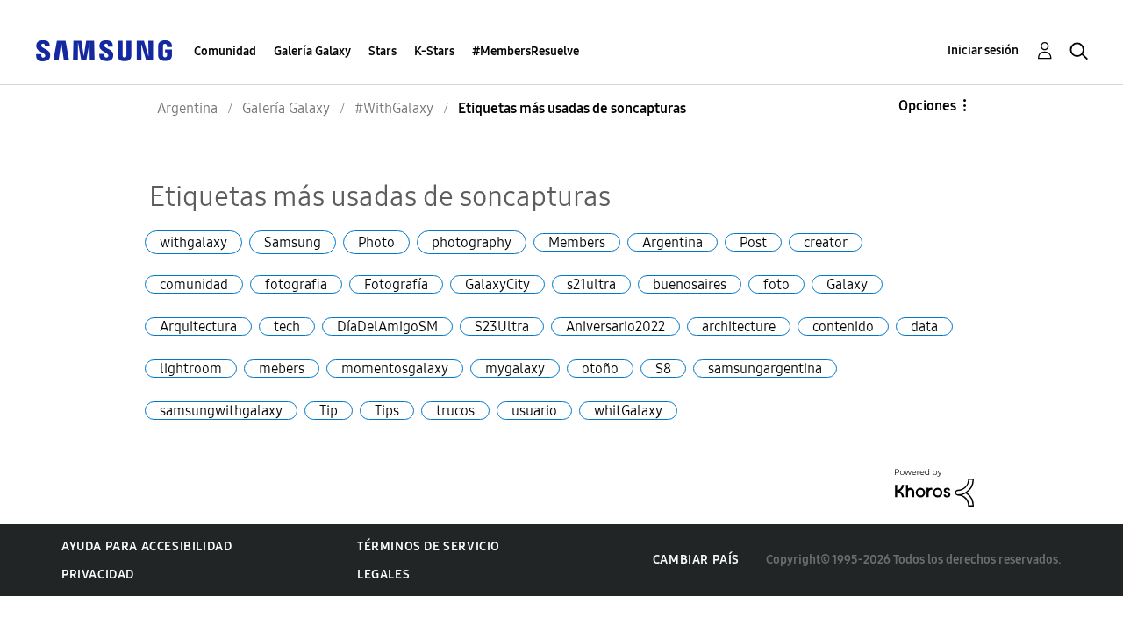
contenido (843, 326)
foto (776, 284)
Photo (376, 242)
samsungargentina (765, 368)
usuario (534, 410)
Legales (383, 574)
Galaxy (847, 284)
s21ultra (591, 284)
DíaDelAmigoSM (387, 326)
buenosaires (689, 284)
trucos (455, 410)
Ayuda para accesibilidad (146, 546)
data (924, 326)
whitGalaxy (628, 410)
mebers (281, 368)
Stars (382, 51)
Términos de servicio (428, 546)
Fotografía (396, 284)
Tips (387, 410)
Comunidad (225, 51)
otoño (600, 368)
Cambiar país (696, 559)
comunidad (194, 284)
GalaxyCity (497, 284)
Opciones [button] (927, 105)
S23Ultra (502, 326)
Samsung (292, 242)
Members (576, 242)
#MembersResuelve (525, 51)
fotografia (296, 284)
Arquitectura (198, 326)
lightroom (191, 368)
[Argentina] (103, 49)
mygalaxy (515, 368)
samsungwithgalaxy (221, 410)
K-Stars (434, 51)
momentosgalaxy (394, 368)
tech (287, 326)
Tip (328, 410)
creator (826, 242)
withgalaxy (193, 242)
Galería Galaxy (312, 51)
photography (471, 242)
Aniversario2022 (615, 326)
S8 (663, 368)
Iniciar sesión (983, 50)
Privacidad (97, 574)
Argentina (672, 242)
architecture (739, 326)
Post (753, 242)
